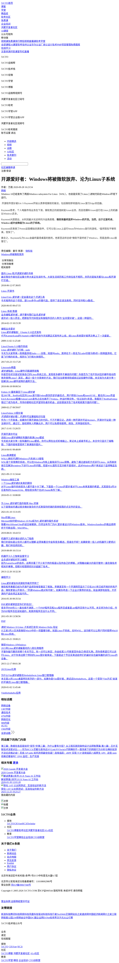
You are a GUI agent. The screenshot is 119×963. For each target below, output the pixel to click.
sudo (9, 367)
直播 (26, 51)
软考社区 (5, 17)
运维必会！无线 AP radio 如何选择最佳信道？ (31, 753)
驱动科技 (43, 914)
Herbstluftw (10, 693)
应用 (18, 693)
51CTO (10, 823)
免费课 (4, 20)
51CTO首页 (7, 3)
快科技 (29, 251)
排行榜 (18, 41)
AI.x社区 (48, 830)
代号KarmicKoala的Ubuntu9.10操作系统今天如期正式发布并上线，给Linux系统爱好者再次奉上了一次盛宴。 (56, 336)
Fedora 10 (11, 413)
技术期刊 (11, 155)
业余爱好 (10, 329)
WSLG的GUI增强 (22, 458)
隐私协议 (11, 870)
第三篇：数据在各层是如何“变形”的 (19, 746)
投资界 (53, 917)
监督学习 (24, 556)
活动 (9, 158)
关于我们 (11, 850)
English (10, 863)
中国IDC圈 (31, 917)
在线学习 (5, 48)
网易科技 (24, 914)
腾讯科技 (15, 914)
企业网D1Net (43, 917)
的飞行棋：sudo (15, 350)
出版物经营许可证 (20, 901)
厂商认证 (45, 44)
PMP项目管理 (64, 44)
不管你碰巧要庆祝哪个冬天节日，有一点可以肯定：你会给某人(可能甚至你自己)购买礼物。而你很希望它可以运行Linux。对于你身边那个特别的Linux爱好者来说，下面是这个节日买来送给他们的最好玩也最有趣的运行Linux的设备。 (59, 655)
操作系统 (23, 346)
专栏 (22, 51)
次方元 (60, 917)
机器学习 (5, 556)
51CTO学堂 (13, 837)
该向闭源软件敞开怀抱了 (20, 583)
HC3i (24, 823)
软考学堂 (40, 41)
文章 (3, 51)
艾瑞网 (69, 914)
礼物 (13, 669)
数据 (14, 311)
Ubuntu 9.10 (12, 346)
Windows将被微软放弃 (12, 254)
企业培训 (5, 24)
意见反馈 (11, 860)
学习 (8, 577)
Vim (3, 693)
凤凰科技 (33, 914)
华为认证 (36, 44)
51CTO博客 (13, 830)
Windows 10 (11, 644)
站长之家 (77, 914)
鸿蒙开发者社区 (9, 27)
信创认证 (26, 44)
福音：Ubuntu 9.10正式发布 (21, 332)
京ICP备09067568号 (21, 885)
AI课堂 (4, 31)
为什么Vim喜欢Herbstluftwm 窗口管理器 (27, 675)
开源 (9, 291)
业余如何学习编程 (14, 559)
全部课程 (5, 44)
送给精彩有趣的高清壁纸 (22, 437)
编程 (3, 329)
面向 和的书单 (17, 273)
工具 (17, 479)
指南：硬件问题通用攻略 (20, 371)
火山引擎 (68, 917)
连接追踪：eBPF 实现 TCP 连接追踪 (73, 753)
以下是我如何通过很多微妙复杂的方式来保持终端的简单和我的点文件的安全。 (41, 507)
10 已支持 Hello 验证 (29, 627)
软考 (20, 44)
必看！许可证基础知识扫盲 (23, 416)
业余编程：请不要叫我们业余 (23, 314)
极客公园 (8, 917)
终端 (7, 517)
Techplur (31, 823)
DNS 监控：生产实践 (28, 756)
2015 (3, 669)
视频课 (4, 41)
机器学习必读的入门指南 (17, 538)
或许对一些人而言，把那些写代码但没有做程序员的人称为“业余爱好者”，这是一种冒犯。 (47, 318)
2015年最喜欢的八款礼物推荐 (22, 648)
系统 (9, 311)
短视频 (25, 41)
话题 (9, 148)
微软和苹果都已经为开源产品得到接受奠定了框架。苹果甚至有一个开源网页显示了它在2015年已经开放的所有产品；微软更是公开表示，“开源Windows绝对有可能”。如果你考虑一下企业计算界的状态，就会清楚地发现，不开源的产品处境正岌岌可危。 (59, 590)
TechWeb (61, 914)
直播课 (32, 41)
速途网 (85, 914)
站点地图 (11, 857)
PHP (3, 621)
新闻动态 (11, 853)
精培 (21, 837)
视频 (9, 145)
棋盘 (13, 367)
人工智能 (15, 556)
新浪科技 (5, 914)
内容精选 (11, 141)
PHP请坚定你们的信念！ (17, 604)
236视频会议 (19, 917)
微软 (12, 479)
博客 (3, 6)
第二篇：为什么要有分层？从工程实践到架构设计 (63, 746)
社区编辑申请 (8, 167)
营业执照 (6, 901)
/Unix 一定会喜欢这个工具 (23, 297)
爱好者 (19, 413)
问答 (12, 51)
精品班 (4, 13)
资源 (8, 51)
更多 (15, 762)
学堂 (3, 10)
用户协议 (11, 866)
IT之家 (108, 914)
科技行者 (52, 914)
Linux (4, 291)
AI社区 (10, 151)
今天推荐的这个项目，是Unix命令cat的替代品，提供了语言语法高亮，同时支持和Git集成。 (48, 300)
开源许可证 (11, 434)
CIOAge (18, 823)
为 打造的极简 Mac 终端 (19, 503)
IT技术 (53, 44)
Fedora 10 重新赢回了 (18, 392)
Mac (3, 517)
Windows (5, 479)
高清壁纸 (11, 455)
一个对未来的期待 (16, 483)
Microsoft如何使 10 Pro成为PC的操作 (29, 521)
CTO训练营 (38, 837)
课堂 (17, 51)
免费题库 (75, 44)
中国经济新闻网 (97, 914)
